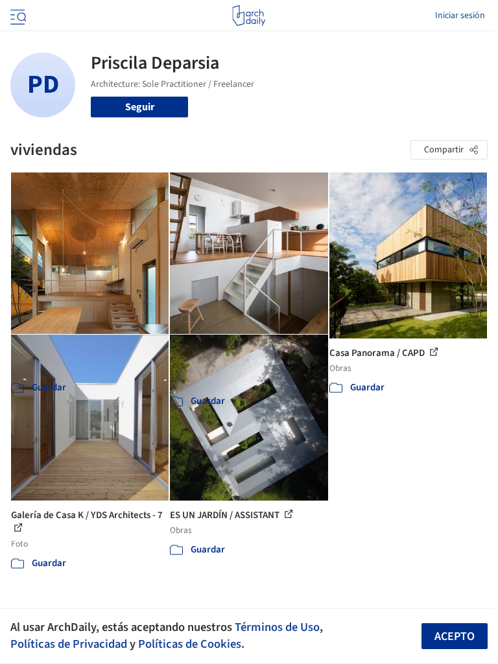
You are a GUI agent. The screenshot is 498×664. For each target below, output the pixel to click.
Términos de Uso (277, 627)
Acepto (454, 636)
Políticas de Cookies (189, 643)
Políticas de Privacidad (68, 643)
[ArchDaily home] (248, 15)
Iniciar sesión (460, 15)
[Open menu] (17, 15)
